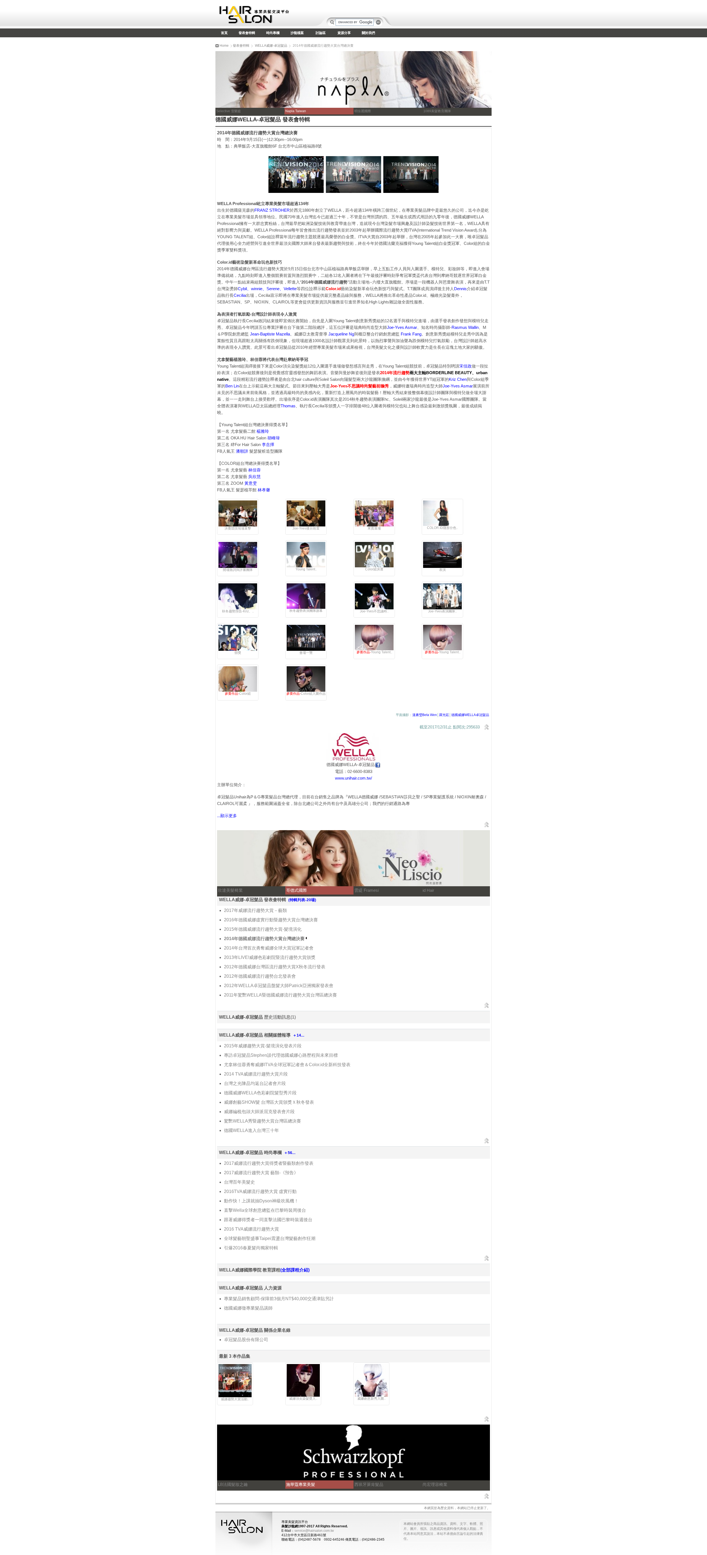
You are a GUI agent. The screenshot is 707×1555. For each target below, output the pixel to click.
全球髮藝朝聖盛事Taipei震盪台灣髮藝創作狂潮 (269, 1238)
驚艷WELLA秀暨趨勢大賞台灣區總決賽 (262, 1121)
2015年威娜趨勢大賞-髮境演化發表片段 (263, 1045)
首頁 (224, 33)
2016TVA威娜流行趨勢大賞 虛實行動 (260, 1191)
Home (224, 46)
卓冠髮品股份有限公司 (246, 1339)
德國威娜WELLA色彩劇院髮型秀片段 (260, 1092)
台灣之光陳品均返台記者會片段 (255, 1083)
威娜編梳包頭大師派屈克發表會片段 (259, 1111)
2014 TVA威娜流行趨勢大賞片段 (256, 1074)
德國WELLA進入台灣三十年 (251, 1130)
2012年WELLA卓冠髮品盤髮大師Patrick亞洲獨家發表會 (278, 985)
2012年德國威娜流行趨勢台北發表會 (260, 976)
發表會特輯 (247, 33)
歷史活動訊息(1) (280, 1017)
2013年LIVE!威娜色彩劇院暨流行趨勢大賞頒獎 (269, 957)
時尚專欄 (272, 33)
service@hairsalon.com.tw (314, 1531)
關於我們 (368, 33)
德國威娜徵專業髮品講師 (248, 1308)
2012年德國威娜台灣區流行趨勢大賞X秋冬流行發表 (274, 966)
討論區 (320, 33)
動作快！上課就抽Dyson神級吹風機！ (261, 1201)
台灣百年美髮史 (239, 1182)
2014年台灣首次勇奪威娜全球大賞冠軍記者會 (268, 948)
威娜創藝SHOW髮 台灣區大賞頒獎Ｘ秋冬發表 (269, 1102)
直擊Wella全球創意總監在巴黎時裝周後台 (265, 1210)
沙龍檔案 (297, 33)
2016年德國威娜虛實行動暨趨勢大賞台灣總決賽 (271, 919)
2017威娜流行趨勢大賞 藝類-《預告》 (261, 1172)
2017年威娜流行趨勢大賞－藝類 (255, 910)
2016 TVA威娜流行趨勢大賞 (251, 1229)
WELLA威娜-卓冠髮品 (271, 46)
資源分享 (344, 33)
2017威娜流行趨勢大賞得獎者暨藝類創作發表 (268, 1163)
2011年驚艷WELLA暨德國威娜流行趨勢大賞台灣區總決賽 (280, 995)
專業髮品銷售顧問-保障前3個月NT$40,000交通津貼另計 (279, 1298)
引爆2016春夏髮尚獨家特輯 (251, 1247)
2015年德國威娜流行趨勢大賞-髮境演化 (263, 929)
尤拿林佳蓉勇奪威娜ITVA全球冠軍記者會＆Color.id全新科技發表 (287, 1064)
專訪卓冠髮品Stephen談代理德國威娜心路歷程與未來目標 (281, 1055)
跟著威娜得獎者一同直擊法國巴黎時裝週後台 (268, 1219)
